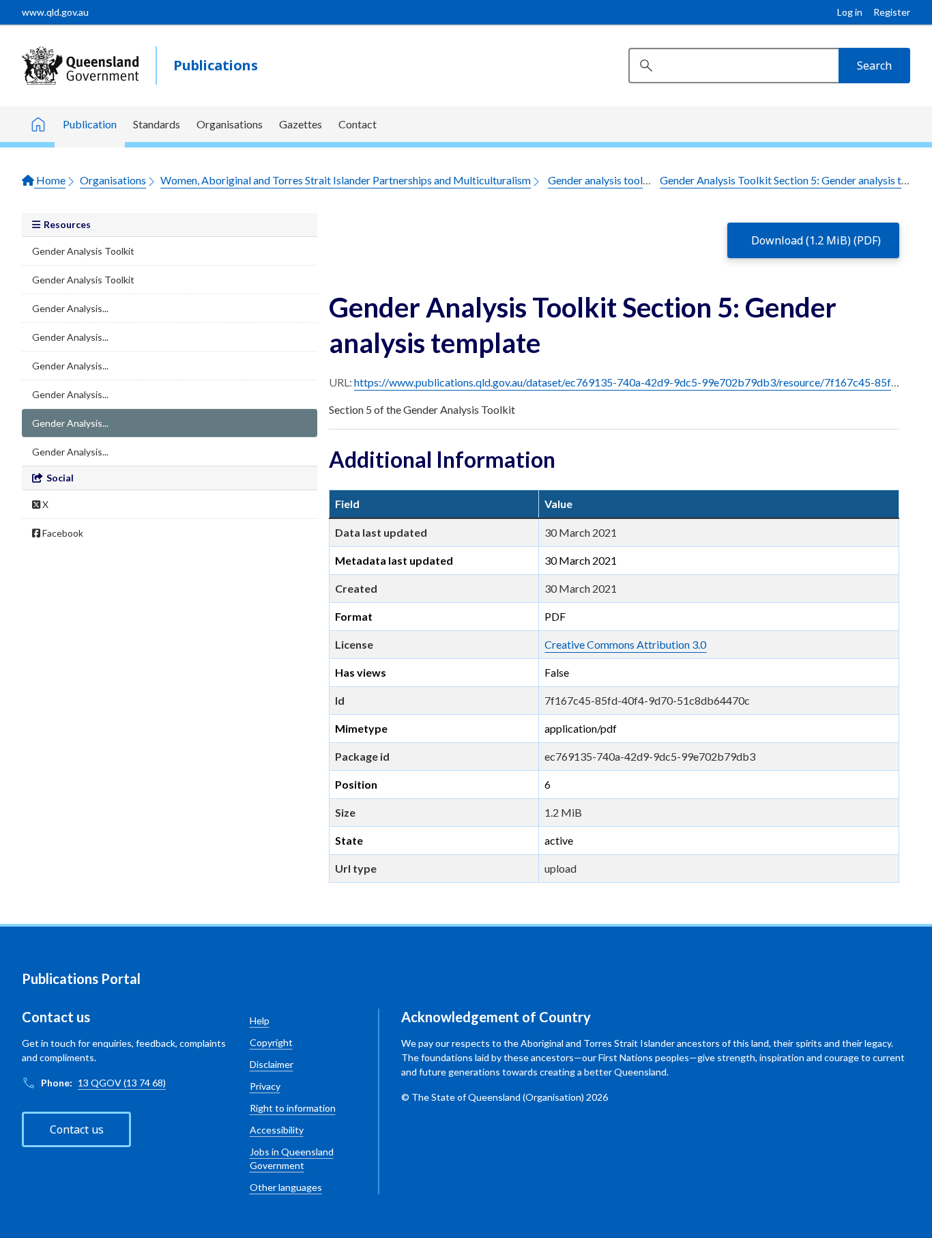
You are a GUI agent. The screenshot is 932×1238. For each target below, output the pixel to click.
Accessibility (277, 1130)
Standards (156, 123)
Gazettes (300, 123)
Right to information (293, 1108)
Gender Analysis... (70, 308)
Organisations (229, 123)
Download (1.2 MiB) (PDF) (816, 240)
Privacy (265, 1086)
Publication (90, 123)
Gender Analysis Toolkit (83, 251)
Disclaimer (271, 1064)
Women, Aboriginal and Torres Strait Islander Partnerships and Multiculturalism (345, 179)
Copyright (271, 1042)
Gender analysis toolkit (602, 179)
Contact (357, 123)
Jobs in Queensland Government (292, 1158)
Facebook (61, 533)
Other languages (286, 1187)
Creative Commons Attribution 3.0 (625, 644)
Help (260, 1020)
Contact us (77, 1129)
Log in (849, 12)
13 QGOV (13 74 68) (122, 1082)
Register (891, 12)
